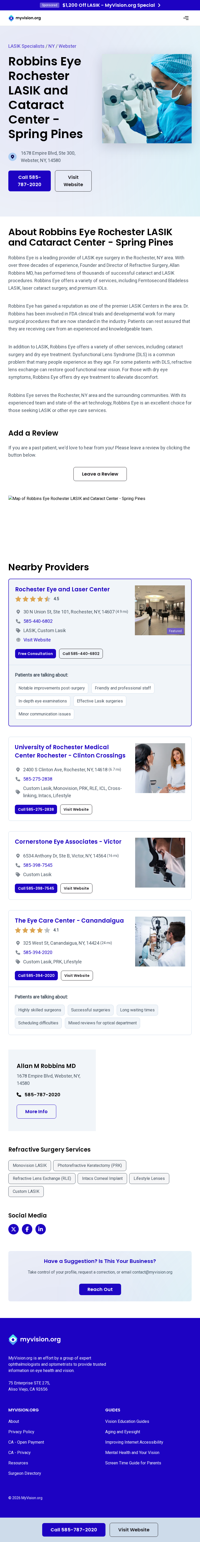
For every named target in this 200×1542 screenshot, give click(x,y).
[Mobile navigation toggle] (186, 18)
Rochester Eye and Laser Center (62, 589)
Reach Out (100, 1289)
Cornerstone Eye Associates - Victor (68, 842)
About (13, 1421)
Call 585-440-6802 (81, 653)
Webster (67, 46)
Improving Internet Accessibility (134, 1442)
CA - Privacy (19, 1452)
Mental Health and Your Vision (132, 1452)
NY (51, 46)
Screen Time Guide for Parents (133, 1462)
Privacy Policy (21, 1431)
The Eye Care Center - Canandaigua (69, 921)
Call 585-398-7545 (36, 888)
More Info (40, 1111)
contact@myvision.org (152, 1272)
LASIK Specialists (26, 46)
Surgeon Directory (24, 1473)
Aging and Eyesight (122, 1431)
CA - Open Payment (26, 1442)
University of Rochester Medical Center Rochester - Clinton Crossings (70, 751)
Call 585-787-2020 (74, 1529)
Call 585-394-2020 (36, 975)
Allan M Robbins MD (46, 1066)
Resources (18, 1462)
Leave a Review (100, 474)
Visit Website (133, 1529)
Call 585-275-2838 (36, 809)
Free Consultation (35, 653)
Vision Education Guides (127, 1421)
